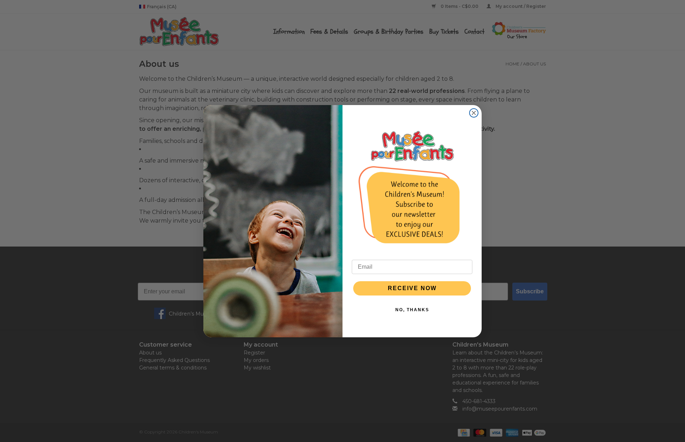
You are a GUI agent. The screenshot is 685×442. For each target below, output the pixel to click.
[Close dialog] (474, 113)
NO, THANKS (412, 309)
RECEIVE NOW (412, 288)
